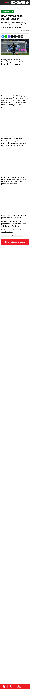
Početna (3, 687)
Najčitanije (19, 687)
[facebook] (2, 36)
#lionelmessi (6, 236)
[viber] (9, 36)
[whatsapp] (5, 36)
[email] (15, 36)
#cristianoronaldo (17, 236)
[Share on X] (12, 36)
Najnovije (11, 687)
